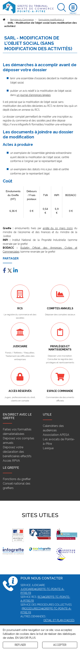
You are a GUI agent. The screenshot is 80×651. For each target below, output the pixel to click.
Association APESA (56, 435)
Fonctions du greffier (17, 479)
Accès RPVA (11, 460)
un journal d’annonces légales (34, 95)
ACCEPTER (59, 644)
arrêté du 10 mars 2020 (58, 228)
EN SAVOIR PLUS (25, 637)
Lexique (48, 448)
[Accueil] (4, 19)
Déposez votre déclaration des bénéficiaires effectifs (17, 451)
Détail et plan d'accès (59, 620)
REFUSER (20, 644)
